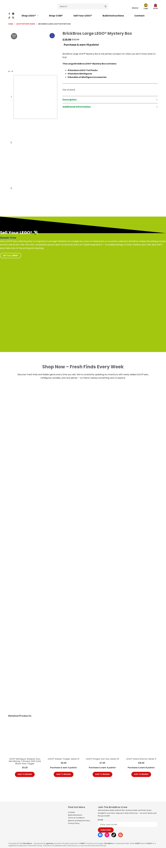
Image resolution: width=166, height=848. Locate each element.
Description (70, 99)
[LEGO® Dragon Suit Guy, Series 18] (102, 738)
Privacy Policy (73, 823)
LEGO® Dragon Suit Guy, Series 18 (102, 759)
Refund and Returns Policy (79, 820)
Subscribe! (106, 830)
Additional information (77, 106)
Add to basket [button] (25, 774)
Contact (139, 15)
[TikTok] (9, 18)
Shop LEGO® (29, 15)
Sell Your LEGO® (82, 15)
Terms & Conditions (76, 818)
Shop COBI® (56, 15)
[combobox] (80, 6)
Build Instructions (113, 15)
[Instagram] (13, 14)
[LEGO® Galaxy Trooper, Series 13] (63, 738)
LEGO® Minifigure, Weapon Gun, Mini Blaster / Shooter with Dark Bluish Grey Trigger (25, 761)
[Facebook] (9, 14)
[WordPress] (13, 18)
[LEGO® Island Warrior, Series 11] (141, 738)
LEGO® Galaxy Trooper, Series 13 (63, 759)
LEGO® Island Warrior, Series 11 (141, 759)
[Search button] (105, 6)
